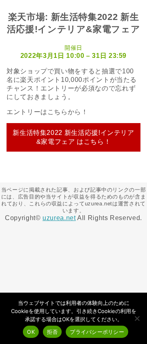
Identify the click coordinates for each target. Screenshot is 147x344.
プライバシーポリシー (97, 332)
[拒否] (137, 318)
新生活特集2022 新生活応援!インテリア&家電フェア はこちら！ (73, 137)
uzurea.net (59, 217)
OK (31, 332)
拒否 (52, 332)
